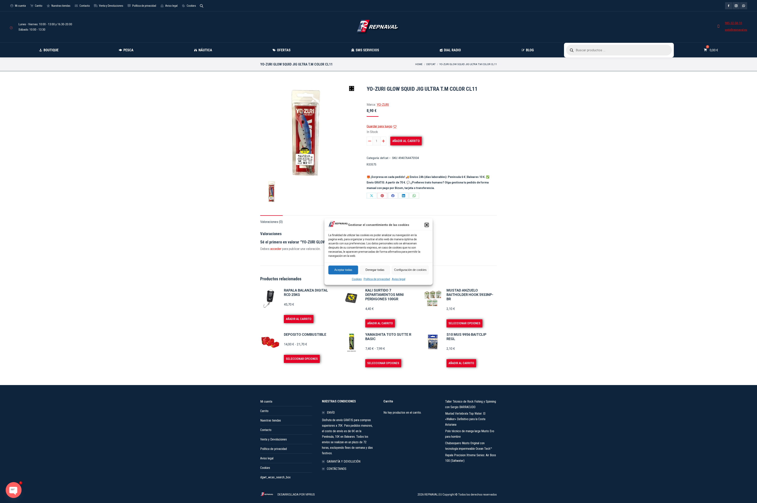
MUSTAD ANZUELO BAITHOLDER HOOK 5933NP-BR (470, 294)
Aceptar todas (343, 269)
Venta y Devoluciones (273, 439)
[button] (427, 225)
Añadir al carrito (406, 141)
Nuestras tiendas (270, 420)
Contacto (265, 430)
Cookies (357, 279)
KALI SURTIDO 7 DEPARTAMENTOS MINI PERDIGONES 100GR (384, 294)
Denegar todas (374, 269)
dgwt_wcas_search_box (275, 477)
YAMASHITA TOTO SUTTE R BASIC (388, 336)
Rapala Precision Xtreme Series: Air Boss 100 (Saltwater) (470, 458)
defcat (384, 158)
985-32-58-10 (733, 23)
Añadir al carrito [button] (298, 319)
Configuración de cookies (410, 269)
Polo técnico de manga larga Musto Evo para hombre (469, 433)
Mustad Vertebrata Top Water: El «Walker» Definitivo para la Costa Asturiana (465, 419)
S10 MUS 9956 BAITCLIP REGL (466, 336)
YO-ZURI (383, 105)
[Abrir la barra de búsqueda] (201, 5)
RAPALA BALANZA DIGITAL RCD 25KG (306, 292)
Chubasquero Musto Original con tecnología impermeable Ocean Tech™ (468, 446)
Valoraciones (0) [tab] (271, 222)
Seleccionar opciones (464, 323)
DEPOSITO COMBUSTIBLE (305, 334)
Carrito (264, 411)
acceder (275, 249)
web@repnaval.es (736, 29)
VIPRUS (310, 494)
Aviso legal (398, 279)
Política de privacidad (377, 279)
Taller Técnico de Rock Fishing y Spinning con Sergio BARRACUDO (470, 404)
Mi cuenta (266, 401)
